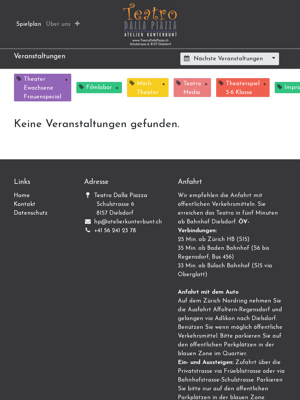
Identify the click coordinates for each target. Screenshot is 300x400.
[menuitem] (29, 24)
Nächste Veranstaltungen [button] (228, 59)
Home (22, 196)
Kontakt (24, 204)
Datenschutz (31, 213)
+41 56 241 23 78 (115, 231)
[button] (77, 24)
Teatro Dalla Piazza (120, 196)
